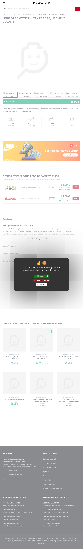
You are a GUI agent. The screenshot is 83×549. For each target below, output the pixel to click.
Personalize (41, 285)
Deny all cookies (42, 280)
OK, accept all (42, 276)
